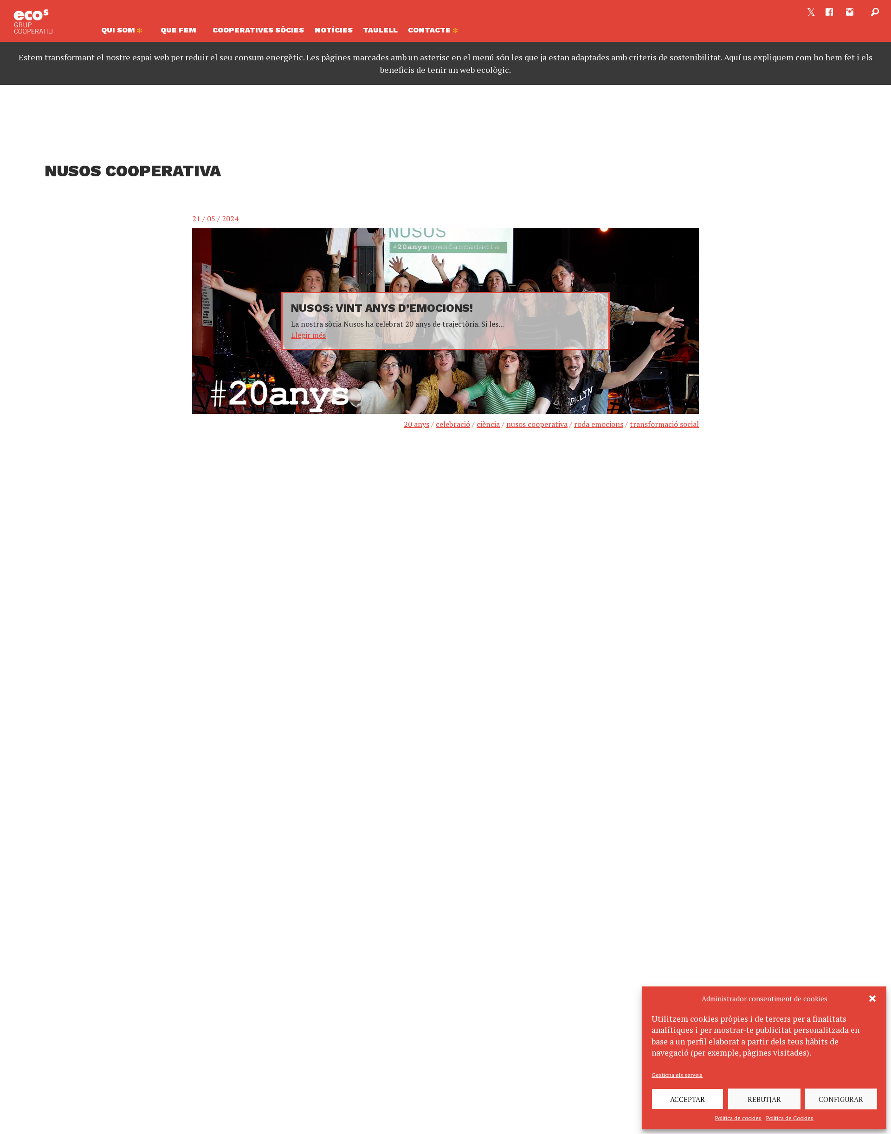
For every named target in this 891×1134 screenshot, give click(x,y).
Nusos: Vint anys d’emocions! (382, 308)
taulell (380, 30)
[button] (872, 998)
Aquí (732, 57)
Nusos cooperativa (537, 424)
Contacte (430, 30)
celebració (453, 424)
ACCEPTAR (687, 1099)
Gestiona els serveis (677, 1074)
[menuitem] (125, 32)
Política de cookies (738, 1118)
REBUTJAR (764, 1099)
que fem (178, 30)
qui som (119, 30)
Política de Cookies (790, 1118)
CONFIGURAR (841, 1099)
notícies (334, 30)
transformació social (664, 424)
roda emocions (598, 424)
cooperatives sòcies (258, 30)
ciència (488, 424)
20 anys (416, 424)
